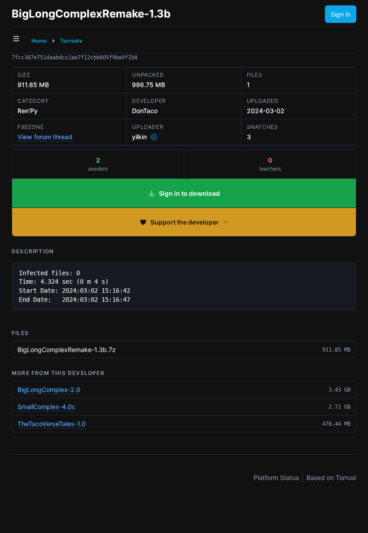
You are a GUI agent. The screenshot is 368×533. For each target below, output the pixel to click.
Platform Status (276, 477)
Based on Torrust (331, 477)
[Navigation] (16, 38)
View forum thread (45, 137)
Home (39, 40)
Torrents (71, 40)
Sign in (340, 14)
